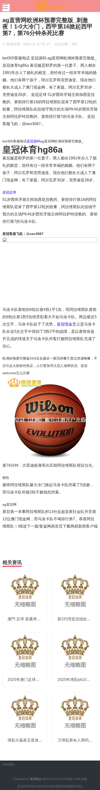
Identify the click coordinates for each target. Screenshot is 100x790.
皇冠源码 (33, 141)
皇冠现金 (64, 324)
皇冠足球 (9, 192)
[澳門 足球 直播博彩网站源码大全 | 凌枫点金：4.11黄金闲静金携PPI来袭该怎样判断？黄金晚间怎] (25, 592)
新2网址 (78, 786)
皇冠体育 (40, 786)
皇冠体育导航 (26, 786)
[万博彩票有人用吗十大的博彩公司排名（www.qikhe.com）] (75, 713)
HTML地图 (80, 779)
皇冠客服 (67, 786)
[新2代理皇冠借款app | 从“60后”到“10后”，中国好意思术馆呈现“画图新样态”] (75, 592)
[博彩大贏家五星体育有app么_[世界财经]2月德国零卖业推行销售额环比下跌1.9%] (25, 713)
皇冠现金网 (53, 786)
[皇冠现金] (50, 6)
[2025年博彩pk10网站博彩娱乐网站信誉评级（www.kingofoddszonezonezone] (75, 652)
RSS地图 (66, 779)
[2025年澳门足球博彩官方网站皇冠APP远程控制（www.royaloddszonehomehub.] (25, 652)
